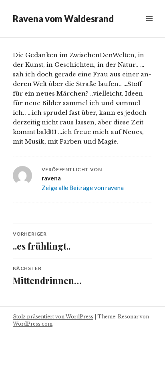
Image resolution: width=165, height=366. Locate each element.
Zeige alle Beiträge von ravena (83, 187)
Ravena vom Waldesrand (63, 18)
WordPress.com (32, 324)
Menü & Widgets (149, 27)
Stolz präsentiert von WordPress (53, 317)
